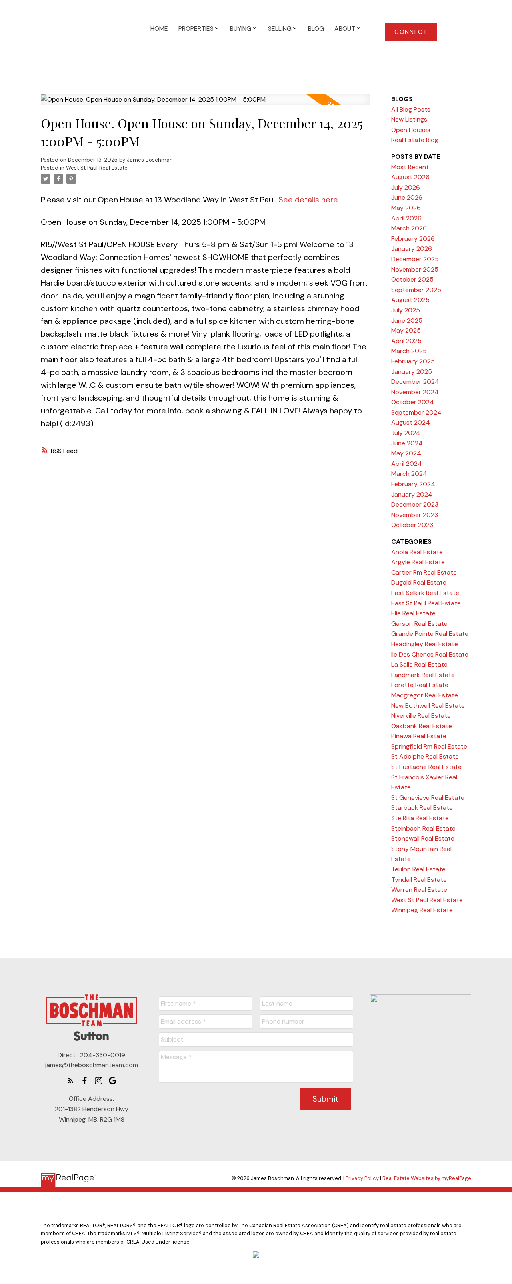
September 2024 (416, 412)
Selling (280, 28)
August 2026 (410, 177)
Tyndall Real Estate (419, 879)
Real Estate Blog (414, 140)
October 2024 (412, 402)
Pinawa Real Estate (418, 736)
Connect (411, 32)
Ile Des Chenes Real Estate (429, 654)
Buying (240, 28)
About (344, 28)
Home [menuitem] (159, 28)
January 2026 (411, 248)
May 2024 (406, 453)
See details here (308, 199)
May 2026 (406, 208)
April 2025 (406, 341)
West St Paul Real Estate (97, 167)
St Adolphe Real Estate (425, 756)
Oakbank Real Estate (421, 726)
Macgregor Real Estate (424, 695)
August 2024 (410, 422)
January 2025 (411, 371)
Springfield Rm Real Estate (429, 746)
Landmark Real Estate (423, 675)
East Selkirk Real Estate (425, 593)
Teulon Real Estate (418, 869)
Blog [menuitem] (316, 28)
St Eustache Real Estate (426, 767)
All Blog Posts (410, 109)
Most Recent (410, 167)
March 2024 (409, 473)
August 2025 (410, 300)
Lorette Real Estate (419, 685)
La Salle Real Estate (419, 664)
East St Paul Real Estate (426, 603)
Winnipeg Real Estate (422, 910)
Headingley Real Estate (424, 644)
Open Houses (410, 130)
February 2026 (413, 238)
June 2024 (407, 443)
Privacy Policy (362, 1178)
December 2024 (415, 381)
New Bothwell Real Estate (428, 705)
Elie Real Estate (413, 613)
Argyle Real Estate (418, 562)
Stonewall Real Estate (422, 838)
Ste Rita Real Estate (420, 818)
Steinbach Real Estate (423, 828)
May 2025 (406, 330)
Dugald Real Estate (418, 582)
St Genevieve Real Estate (427, 797)
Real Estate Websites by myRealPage (426, 1178)
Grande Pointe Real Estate (429, 633)
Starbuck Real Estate (422, 807)
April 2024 (406, 463)
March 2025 (409, 351)
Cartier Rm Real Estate (424, 572)
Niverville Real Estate (421, 715)
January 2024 (411, 494)
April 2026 (406, 218)
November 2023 (414, 515)
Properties (196, 28)
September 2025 (416, 290)
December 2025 (415, 259)
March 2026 (409, 228)
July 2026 (405, 187)
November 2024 (415, 392)
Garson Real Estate (419, 623)
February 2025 (413, 361)
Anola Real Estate (417, 552)
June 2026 (406, 197)
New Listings (409, 119)
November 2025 (414, 269)
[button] (411, 32)
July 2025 (405, 310)
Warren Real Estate (419, 889)
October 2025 (412, 279)
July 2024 (405, 433)
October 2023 (412, 525)
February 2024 (413, 484)
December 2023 (414, 504)
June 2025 (406, 320)
